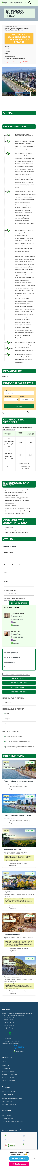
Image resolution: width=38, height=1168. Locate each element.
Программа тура (9, 662)
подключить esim (19, 692)
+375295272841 (18, 619)
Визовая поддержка (9, 1104)
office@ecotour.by (8, 1028)
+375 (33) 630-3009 (8, 1025)
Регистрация (6, 1115)
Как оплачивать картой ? (11, 1130)
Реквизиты (5, 1065)
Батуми (7, 719)
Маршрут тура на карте (12, 657)
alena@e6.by (17, 634)
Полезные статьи (8, 1095)
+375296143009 (18, 637)
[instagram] (6, 1033)
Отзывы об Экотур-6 (9, 1092)
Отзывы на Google (8, 1071)
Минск (7, 713)
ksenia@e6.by (17, 616)
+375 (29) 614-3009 (16, 3)
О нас (4, 1062)
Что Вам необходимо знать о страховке (17, 741)
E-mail (6, 581)
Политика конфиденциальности (10, 1043)
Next (33, 80)
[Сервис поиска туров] (19, 1047)
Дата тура (9, 390)
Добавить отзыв (19, 603)
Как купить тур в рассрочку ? (14, 736)
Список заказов (7, 1118)
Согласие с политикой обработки (14, 599)
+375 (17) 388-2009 (8, 1020)
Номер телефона (10, 590)
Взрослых (7, 396)
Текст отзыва (8, 552)
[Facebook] (3, 1033)
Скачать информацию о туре (16, 674)
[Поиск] (29, 3)
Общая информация (11, 652)
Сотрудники (6, 1068)
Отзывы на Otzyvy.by (9, 1077)
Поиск (19, 406)
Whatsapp (16, 625)
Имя (5, 572)
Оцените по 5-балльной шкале (14, 565)
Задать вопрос (19, 678)
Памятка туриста (8, 1101)
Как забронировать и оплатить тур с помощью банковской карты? (19, 747)
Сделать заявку (19, 687)
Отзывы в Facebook (9, 1081)
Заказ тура (7, 667)
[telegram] (10, 1033)
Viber (14, 622)
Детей (22, 396)
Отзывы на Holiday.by (9, 1074)
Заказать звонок (19, 683)
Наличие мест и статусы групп (13, 1121)
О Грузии (8, 703)
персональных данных (12, 600)
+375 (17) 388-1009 (8, 1017)
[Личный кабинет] (25, 3)
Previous (4, 80)
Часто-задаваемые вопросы (12, 1098)
